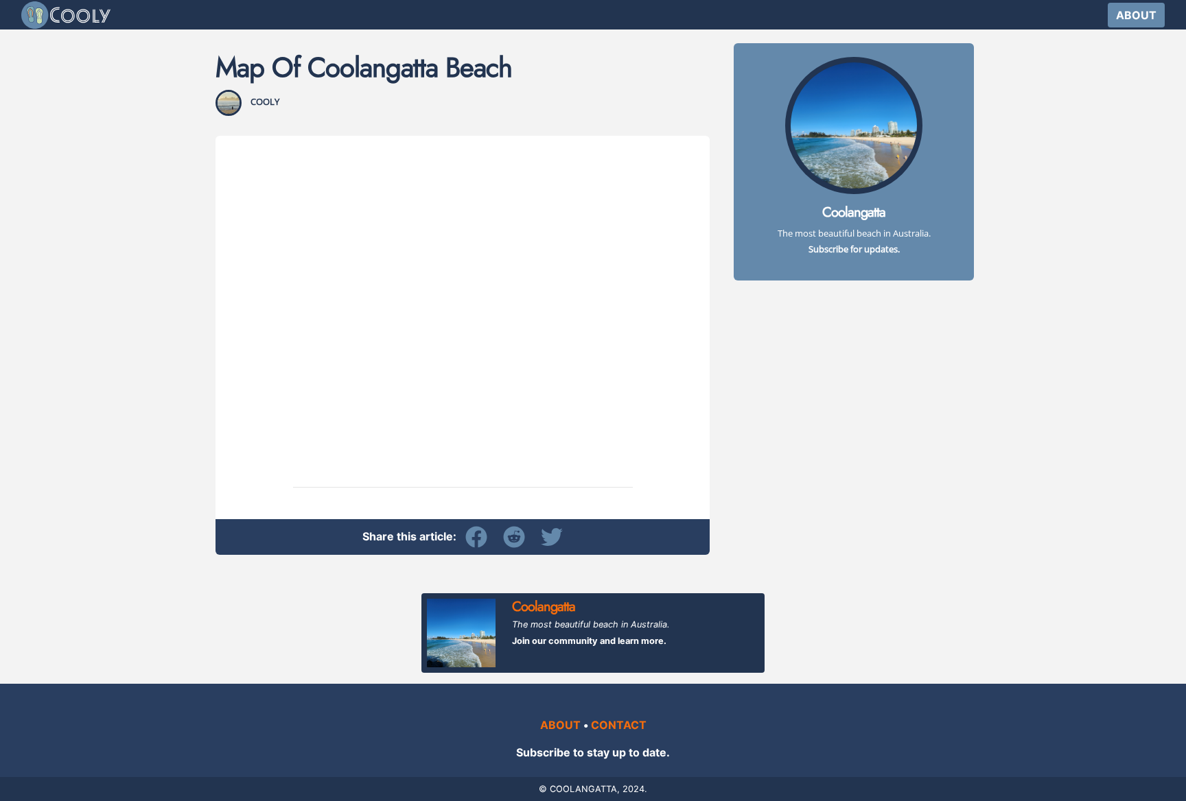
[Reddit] (517, 536)
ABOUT (1136, 15)
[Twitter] (552, 536)
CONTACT (619, 725)
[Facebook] (479, 536)
